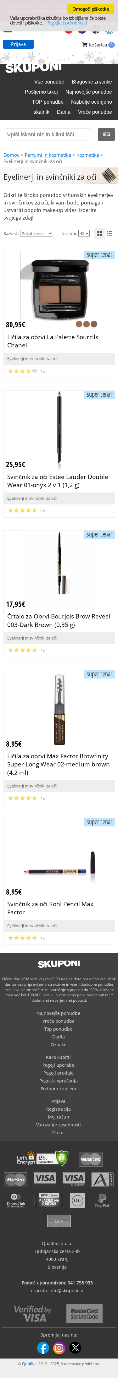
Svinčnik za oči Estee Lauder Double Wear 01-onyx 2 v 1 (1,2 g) (57, 481)
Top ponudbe (58, 1029)
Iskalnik (40, 112)
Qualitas (29, 1363)
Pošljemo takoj (41, 92)
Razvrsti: (11, 233)
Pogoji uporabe (58, 1065)
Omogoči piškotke (90, 9)
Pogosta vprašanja (58, 1081)
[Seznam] (109, 233)
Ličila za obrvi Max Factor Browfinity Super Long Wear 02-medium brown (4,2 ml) (58, 764)
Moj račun (58, 1117)
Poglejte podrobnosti (66, 22)
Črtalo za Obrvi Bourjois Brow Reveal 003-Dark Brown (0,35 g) (58, 620)
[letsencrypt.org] (45, 1167)
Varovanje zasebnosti (58, 1125)
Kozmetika (87, 155)
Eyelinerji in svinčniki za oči (32, 358)
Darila (63, 112)
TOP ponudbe (48, 102)
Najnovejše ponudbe (88, 92)
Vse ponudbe (49, 81)
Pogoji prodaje (58, 1073)
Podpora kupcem (58, 1089)
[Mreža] (99, 233)
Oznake (58, 1045)
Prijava (18, 44)
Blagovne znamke (92, 81)
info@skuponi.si (66, 1291)
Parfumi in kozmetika (48, 155)
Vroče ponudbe (95, 112)
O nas (58, 1133)
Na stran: (69, 233)
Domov (11, 155)
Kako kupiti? (58, 1057)
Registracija (58, 1109)
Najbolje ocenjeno (91, 102)
